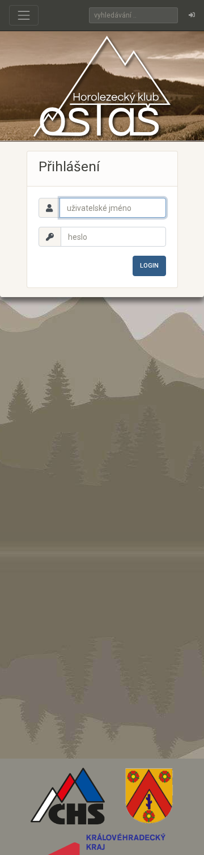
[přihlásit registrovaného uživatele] (192, 15)
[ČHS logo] (68, 800)
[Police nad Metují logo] (149, 800)
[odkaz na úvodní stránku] (102, 85)
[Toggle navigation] (24, 15)
